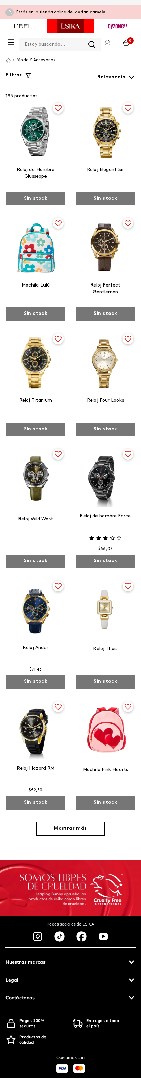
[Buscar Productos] (92, 44)
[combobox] (60, 43)
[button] (70, 962)
